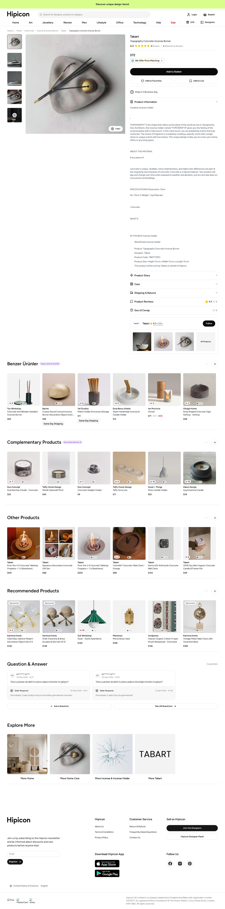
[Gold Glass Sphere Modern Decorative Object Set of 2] (23, 616)
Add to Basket (174, 71)
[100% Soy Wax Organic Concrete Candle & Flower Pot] (199, 543)
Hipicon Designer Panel (192, 836)
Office (119, 22)
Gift (192, 22)
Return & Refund (137, 826)
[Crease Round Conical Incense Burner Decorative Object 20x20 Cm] (58, 389)
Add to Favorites (153, 81)
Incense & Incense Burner (47, 31)
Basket (211, 14)
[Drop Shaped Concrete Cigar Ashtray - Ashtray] (199, 389)
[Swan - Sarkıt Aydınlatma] (94, 616)
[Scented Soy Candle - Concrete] (23, 468)
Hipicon (10, 31)
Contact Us (134, 837)
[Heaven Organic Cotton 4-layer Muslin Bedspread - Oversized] (164, 616)
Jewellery (47, 22)
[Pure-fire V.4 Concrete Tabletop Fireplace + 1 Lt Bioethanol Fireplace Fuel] (23, 543)
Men (84, 22)
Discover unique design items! (112, 4)
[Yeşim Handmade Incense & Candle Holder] (129, 389)
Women (67, 22)
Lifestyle (101, 22)
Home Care (29, 31)
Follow (209, 323)
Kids (158, 22)
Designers (210, 22)
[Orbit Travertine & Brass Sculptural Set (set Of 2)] (58, 616)
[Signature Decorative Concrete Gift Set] (58, 543)
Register (13, 861)
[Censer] (164, 389)
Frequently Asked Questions (143, 832)
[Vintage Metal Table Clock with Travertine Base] (199, 616)
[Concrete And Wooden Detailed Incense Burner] (23, 389)
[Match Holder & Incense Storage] (94, 389)
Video (117, 129)
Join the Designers (192, 828)
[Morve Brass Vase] (129, 616)
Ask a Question (61, 706)
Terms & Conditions (104, 832)
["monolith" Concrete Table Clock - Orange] (129, 543)
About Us (99, 826)
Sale (173, 22)
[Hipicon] (18, 14)
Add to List (198, 81)
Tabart (63, 31)
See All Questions (163, 706)
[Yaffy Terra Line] (129, 468)
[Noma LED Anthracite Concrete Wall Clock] (164, 543)
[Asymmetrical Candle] (199, 468)
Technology (139, 22)
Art (30, 22)
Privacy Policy (101, 837)
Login (194, 14)
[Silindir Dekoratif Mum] (58, 468)
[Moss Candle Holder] (164, 468)
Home (15, 22)
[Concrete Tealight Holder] (94, 468)
